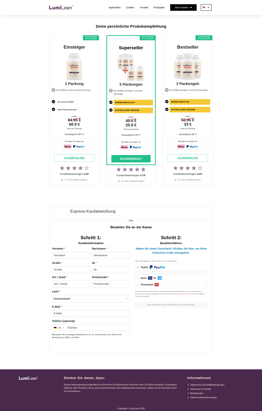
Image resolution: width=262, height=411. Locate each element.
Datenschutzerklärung (186, 294)
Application (115, 7)
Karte (144, 278)
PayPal (145, 267)
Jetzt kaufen (181, 7)
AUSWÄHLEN (74, 158)
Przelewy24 (147, 284)
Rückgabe (159, 7)
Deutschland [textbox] (62, 298)
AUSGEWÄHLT (131, 159)
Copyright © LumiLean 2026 (131, 408)
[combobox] (91, 298)
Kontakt (144, 7)
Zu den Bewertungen (76, 179)
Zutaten (130, 7)
